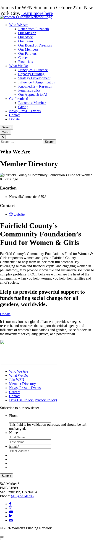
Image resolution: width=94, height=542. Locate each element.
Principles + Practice (33, 70)
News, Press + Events (25, 111)
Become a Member (32, 103)
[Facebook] (10, 504)
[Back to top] (2, 537)
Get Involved (18, 99)
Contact (14, 115)
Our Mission (27, 33)
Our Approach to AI (32, 94)
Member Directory (22, 384)
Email (14, 446)
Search (6, 127)
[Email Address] (11, 520)
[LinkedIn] (10, 516)
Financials (25, 62)
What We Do (18, 66)
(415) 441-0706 (22, 496)
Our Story (25, 37)
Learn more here (37, 13)
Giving (23, 107)
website (19, 214)
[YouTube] (11, 512)
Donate (14, 119)
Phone (13, 416)
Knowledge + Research (35, 86)
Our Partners (27, 53)
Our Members (28, 49)
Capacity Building (31, 74)
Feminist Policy (29, 90)
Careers (23, 58)
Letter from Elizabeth (33, 29)
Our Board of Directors (35, 45)
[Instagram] (10, 508)
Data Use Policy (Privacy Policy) (33, 400)
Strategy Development (34, 78)
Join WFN (16, 379)
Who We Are (18, 25)
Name (13, 433)
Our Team (25, 41)
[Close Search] (2, 137)
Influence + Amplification (36, 82)
